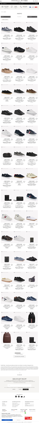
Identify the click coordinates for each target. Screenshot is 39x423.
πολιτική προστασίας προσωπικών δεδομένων (24, 387)
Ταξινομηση (30, 16)
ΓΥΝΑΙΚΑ (20, 389)
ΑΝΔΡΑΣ (14, 389)
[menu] (1, 1)
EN (37, 3)
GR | (36, 3)
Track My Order (21, 3)
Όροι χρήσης (14, 406)
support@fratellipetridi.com (29, 405)
